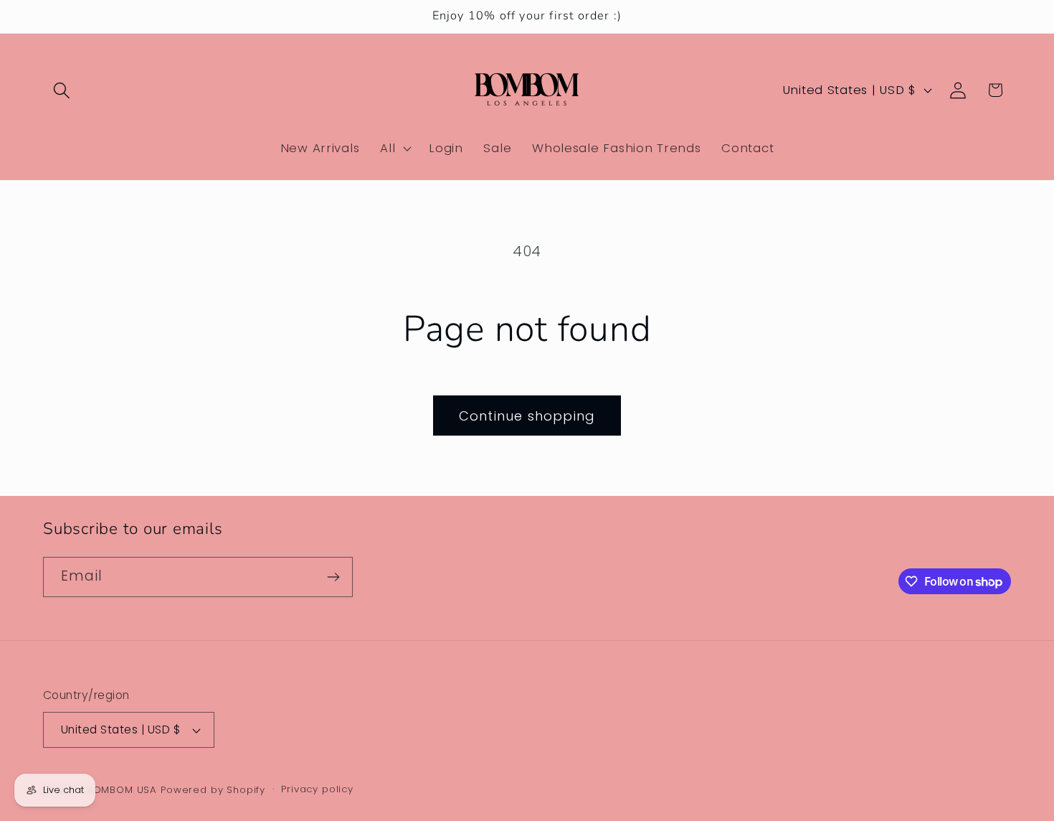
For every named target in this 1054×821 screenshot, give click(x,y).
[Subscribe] (333, 577)
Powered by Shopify (213, 790)
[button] (62, 90)
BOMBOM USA (122, 790)
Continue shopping (527, 416)
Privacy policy (317, 789)
